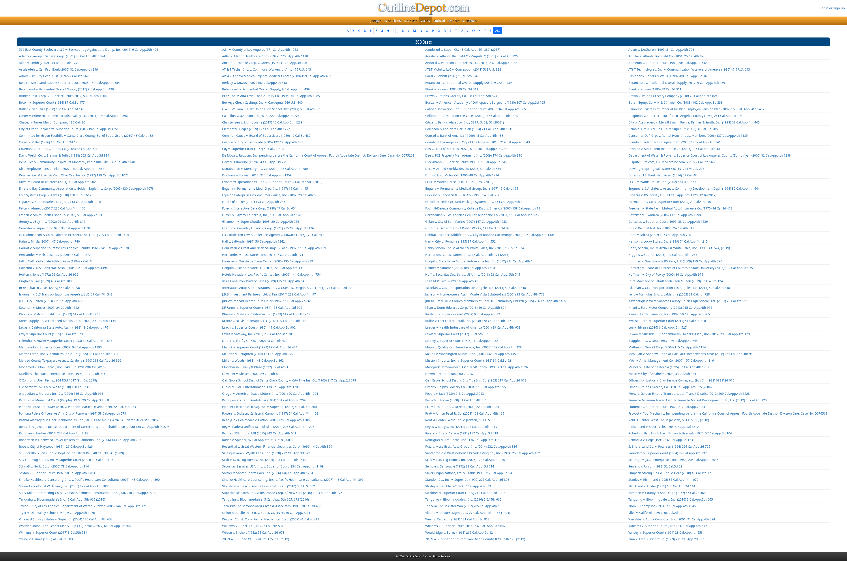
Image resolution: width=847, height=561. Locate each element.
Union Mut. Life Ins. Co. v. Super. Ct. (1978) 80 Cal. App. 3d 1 (266, 513)
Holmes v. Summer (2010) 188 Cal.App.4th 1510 (460, 268)
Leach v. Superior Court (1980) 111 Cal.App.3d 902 (259, 327)
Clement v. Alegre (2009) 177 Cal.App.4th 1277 (256, 129)
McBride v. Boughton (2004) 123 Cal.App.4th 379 (257, 354)
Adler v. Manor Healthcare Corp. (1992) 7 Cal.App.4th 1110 (265, 56)
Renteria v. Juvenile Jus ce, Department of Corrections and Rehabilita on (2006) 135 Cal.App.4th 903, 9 (94, 426)
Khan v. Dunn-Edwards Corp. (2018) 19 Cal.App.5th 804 (465, 307)
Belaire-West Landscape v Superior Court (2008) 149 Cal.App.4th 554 (69, 82)
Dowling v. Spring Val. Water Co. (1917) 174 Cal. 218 (666, 168)
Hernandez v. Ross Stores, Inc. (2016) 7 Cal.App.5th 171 (262, 254)
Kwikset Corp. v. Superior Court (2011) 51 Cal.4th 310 (667, 321)
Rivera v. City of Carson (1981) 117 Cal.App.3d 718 (461, 433)
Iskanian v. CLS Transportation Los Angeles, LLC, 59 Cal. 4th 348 (65, 294)
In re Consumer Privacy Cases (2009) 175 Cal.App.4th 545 (264, 281)
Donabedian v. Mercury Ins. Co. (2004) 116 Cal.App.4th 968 (265, 168)
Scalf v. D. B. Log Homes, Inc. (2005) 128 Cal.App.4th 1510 (264, 460)
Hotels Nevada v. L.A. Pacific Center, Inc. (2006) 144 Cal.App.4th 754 (271, 274)
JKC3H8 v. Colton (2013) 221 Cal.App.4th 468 (51, 301)
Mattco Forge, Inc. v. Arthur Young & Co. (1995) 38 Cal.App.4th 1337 (68, 354)
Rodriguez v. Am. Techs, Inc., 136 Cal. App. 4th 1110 (463, 440)
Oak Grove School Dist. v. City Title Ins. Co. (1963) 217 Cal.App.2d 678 (475, 380)
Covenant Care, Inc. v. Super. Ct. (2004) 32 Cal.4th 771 (58, 149)
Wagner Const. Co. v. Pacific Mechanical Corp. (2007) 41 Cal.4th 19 (270, 519)
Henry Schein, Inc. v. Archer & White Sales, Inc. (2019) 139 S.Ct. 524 (474, 248)
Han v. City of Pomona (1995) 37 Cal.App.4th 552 (460, 241)
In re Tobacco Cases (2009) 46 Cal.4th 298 (49, 288)
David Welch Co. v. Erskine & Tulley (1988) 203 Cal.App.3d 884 (64, 155)
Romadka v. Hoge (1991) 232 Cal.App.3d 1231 (661, 440)
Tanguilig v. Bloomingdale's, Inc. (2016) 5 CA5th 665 (463, 499)
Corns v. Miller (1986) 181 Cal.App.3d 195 (49, 142)
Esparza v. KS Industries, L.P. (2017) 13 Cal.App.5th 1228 (60, 202)
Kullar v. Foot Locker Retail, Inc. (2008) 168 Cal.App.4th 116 (468, 321)
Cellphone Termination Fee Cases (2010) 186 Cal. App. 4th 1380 (471, 116)
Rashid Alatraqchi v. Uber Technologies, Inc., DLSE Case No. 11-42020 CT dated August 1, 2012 (88, 420)
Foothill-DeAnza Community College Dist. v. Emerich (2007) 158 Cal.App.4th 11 (482, 208)
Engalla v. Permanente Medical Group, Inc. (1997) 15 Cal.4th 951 (472, 188)
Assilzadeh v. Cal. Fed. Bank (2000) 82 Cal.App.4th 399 (58, 69)
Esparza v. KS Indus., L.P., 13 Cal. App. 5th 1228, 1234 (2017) (672, 195)
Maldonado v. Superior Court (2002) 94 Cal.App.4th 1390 (60, 347)
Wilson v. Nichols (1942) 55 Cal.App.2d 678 (253, 532)
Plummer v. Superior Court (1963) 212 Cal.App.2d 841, (668, 407)
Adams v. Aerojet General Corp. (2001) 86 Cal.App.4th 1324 (62, 56)
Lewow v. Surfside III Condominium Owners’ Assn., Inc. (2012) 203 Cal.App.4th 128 (689, 334)
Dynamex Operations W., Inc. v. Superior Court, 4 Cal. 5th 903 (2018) (272, 182)
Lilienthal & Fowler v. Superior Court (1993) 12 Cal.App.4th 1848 (65, 340)
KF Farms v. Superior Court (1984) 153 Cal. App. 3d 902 (262, 307)
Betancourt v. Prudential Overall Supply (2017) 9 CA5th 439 (468, 82)
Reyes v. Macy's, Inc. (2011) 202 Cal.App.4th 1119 (461, 426)
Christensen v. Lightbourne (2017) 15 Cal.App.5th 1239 (262, 122)
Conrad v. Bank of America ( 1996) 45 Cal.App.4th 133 (464, 135)
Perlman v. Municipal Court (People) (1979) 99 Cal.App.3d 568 (64, 400)
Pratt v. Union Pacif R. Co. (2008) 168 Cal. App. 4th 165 (464, 413)
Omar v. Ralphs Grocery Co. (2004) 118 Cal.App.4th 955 (465, 387)
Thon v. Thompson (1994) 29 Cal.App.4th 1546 (662, 506)
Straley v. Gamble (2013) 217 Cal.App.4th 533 (458, 486)
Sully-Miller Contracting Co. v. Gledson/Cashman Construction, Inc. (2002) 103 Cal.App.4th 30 (87, 493)
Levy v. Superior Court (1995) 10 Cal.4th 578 (51, 334)
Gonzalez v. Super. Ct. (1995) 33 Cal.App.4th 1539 (55, 228)
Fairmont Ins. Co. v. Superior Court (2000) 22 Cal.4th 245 (669, 202)
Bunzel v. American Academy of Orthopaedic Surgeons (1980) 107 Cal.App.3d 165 (485, 102)
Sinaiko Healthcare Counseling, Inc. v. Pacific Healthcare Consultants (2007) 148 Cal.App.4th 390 (293, 479)
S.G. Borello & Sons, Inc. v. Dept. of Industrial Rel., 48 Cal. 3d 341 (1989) (71, 453)
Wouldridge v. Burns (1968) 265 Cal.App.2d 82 (459, 532)
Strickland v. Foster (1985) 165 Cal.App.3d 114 (661, 486)
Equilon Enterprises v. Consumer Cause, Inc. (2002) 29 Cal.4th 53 (269, 195)
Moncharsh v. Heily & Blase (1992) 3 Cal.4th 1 (255, 367)
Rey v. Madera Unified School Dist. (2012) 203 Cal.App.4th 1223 (268, 426)
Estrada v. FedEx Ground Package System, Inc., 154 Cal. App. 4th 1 (474, 202)
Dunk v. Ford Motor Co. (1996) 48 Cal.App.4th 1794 (462, 175)
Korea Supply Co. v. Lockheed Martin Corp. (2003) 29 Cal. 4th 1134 (67, 321)
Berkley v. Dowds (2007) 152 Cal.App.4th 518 (254, 82)
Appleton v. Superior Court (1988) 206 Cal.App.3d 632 (667, 63)
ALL (497, 30)
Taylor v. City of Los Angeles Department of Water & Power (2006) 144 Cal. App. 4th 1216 (83, 506)
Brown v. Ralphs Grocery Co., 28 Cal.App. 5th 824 (461, 96)
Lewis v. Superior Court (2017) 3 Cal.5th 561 (457, 334)
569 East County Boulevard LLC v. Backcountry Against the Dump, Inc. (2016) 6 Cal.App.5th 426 (88, 49)
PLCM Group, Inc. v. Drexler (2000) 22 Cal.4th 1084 (462, 407)
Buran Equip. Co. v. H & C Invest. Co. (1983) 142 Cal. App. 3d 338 (675, 102)
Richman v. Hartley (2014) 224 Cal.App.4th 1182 (53, 433)
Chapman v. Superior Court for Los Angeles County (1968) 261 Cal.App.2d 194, (685, 116)
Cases (425, 21)
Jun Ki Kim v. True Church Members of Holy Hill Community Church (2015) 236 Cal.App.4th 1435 (495, 301)
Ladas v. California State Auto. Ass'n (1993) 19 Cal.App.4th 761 (64, 327)
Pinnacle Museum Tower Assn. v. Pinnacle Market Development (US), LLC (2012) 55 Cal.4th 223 (697, 400)
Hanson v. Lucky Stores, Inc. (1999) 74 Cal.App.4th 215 (668, 241)
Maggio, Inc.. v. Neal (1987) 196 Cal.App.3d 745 (663, 340)
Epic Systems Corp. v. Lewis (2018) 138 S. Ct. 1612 (55, 195)
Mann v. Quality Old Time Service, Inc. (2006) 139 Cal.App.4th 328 (473, 347)
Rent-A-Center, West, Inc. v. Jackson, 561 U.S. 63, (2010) (668, 420)
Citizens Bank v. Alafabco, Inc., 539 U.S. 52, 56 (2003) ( (464, 122)
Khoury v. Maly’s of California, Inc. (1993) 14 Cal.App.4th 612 (266, 314)
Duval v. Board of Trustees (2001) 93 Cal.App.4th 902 (57, 182)
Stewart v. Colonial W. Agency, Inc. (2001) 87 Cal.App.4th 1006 (64, 486)
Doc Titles (393, 21)
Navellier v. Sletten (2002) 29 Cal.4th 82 (250, 374)
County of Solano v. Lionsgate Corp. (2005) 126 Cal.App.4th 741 (674, 142)
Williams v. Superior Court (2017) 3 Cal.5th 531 (53, 532)
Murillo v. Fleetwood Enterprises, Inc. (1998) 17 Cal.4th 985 (62, 374)
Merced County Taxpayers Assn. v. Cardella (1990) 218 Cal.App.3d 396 (70, 360)
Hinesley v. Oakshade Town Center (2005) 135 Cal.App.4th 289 (267, 261)
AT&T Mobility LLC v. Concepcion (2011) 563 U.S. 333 (463, 69)
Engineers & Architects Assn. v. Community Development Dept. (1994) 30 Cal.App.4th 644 (694, 188)
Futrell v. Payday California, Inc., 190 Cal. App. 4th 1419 (262, 215)
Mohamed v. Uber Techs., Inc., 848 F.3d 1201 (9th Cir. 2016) (62, 367)
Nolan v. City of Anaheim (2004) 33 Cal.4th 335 (662, 374)
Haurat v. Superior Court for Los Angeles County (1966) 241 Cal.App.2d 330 (74, 248)
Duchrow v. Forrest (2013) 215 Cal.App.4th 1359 (257, 175)
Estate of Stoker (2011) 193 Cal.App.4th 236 (253, 202)
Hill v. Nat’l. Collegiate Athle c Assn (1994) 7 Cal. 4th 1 (58, 261)
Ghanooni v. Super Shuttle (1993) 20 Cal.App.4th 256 (260, 221)
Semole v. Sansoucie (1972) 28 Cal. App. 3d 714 (459, 466)
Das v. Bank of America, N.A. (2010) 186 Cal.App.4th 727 (466, 149)
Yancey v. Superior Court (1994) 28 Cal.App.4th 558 (665, 532)
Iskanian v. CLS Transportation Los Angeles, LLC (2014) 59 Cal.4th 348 (679, 288)
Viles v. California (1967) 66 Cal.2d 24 (655, 513)
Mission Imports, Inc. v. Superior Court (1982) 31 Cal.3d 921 (469, 360)
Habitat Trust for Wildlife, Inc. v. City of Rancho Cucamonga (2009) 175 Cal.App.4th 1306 (490, 235)
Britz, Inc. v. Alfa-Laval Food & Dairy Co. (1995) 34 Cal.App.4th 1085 (271, 96)
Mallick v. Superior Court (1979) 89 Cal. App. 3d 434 (259, 347)
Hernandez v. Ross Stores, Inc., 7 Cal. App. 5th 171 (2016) (467, 254)
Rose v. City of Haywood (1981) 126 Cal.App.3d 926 (56, 446)
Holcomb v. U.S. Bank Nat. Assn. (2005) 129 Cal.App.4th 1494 (63, 268)
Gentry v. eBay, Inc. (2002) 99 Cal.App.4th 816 (52, 221)
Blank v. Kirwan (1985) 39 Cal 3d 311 (451, 89)
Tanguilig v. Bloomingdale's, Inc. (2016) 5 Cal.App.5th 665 (670, 499)
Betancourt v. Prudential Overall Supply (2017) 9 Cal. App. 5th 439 (676, 82)
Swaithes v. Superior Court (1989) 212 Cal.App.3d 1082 (465, 493)
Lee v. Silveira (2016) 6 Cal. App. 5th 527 (657, 327)
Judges (376, 21)
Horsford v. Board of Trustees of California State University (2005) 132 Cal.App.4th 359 (691, 268)
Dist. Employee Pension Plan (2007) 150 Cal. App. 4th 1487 (61, 168)
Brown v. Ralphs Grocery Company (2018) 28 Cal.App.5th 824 (673, 96)
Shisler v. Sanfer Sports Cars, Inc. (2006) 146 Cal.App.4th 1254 (267, 473)
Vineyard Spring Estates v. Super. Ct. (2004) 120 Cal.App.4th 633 (65, 519)
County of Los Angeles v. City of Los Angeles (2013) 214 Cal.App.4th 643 (477, 142)
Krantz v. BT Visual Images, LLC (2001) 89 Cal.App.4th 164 (264, 321)
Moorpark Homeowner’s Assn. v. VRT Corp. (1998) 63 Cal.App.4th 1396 (476, 367)
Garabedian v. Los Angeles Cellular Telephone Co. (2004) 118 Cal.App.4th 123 (482, 215)
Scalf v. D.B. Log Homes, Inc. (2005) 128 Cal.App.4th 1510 (466, 460)
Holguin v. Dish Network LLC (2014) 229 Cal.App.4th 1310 (263, 268)
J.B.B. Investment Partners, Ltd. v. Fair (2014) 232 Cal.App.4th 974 (270, 294)
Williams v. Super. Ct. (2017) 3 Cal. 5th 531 (252, 526)
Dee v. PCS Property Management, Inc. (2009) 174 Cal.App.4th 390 (473, 155)
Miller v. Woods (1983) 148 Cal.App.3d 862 (253, 360)
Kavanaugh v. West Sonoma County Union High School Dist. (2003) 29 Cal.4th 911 (688, 301)
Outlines (469, 21)
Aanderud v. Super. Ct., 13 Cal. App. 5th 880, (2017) (462, 49)
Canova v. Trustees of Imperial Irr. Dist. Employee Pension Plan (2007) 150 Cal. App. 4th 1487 (696, 109)
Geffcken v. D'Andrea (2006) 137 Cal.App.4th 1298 (664, 215)
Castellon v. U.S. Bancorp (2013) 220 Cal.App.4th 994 (260, 116)
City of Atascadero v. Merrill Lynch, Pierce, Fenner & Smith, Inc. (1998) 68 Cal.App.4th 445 (694, 122)
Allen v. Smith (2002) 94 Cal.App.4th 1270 (49, 63)
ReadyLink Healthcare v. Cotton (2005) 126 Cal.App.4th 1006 (266, 420)
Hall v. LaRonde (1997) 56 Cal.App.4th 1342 (253, 241)
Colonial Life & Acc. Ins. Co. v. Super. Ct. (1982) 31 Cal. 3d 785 (673, 129)
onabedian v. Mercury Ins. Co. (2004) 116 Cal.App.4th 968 (61, 393)
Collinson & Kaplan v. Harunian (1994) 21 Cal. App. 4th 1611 (469, 129)
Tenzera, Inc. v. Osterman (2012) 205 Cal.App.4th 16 (463, 506)
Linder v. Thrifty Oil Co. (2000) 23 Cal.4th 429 (254, 340)
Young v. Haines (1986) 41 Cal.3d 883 (46, 539)
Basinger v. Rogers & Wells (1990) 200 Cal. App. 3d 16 (667, 76)
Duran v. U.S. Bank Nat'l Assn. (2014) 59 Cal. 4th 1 (664, 175)
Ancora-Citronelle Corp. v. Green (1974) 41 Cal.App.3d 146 (264, 63)
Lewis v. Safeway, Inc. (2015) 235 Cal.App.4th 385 (258, 334)
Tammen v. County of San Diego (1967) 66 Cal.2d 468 (667, 493)
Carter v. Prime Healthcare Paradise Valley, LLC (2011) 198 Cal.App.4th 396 (73, 116)
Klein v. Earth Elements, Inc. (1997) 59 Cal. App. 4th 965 (669, 314)
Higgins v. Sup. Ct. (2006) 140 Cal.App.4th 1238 (662, 254)
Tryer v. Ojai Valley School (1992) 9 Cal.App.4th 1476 (57, 513)
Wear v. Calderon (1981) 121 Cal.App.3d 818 (457, 519)
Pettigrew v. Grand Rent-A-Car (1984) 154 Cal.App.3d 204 (263, 400)
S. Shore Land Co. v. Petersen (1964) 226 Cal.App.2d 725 (669, 446)
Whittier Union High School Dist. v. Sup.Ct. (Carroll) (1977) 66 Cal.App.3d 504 (75, 526)
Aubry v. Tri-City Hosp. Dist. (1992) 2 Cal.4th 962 (54, 76)
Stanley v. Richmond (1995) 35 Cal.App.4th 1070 (663, 479)
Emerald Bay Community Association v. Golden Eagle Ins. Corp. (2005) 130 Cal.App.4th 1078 (86, 188)
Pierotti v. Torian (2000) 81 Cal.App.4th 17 (455, 400)
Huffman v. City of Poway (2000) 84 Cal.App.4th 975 (665, 274)
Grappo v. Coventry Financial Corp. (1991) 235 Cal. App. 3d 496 (268, 228)
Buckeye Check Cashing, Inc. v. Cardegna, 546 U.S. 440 (262, 102)
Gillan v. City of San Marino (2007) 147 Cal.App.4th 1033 (466, 221)
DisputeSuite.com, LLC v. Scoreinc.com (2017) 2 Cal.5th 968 (671, 162)
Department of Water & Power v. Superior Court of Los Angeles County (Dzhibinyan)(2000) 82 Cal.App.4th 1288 (709, 155)
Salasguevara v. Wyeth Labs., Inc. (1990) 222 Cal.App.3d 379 (266, 453)
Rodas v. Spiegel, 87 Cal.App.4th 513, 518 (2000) (257, 440)
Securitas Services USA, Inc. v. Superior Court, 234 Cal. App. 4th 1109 (273, 466)
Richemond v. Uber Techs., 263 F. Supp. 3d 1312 (663, 426)
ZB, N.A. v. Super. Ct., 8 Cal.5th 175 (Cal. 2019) (255, 539)
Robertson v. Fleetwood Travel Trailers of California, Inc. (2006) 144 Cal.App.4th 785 (80, 440)
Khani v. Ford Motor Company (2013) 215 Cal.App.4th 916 (670, 307)
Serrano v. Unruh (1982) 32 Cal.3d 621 (656, 466)
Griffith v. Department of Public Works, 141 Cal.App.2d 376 (468, 228)
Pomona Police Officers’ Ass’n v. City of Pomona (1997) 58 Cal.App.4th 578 (72, 413)
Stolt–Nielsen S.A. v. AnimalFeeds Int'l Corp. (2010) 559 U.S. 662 (268, 486)
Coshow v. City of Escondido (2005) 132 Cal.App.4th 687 (262, 142)
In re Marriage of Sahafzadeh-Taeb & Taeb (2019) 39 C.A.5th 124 (675, 281)
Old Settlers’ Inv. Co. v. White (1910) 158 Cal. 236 (54, 387)
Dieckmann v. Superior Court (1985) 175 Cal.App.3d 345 (466, 162)
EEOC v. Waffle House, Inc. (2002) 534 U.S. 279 (662, 182)
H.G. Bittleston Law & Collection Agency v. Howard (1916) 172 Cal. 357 (273, 235)
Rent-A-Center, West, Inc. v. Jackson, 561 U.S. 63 (460, 420)
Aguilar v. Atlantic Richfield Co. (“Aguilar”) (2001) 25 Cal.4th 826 (471, 56)
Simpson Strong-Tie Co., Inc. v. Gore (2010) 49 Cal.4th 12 (669, 473)
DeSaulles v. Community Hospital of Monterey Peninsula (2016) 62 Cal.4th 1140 (77, 162)
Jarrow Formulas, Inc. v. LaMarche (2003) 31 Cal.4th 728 (669, 294)
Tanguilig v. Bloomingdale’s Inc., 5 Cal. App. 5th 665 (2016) (62, 499)
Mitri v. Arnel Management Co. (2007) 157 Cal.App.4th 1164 (672, 360)
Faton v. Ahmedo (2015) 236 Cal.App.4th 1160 (52, 208)
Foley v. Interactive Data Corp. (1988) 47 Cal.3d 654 (259, 208)
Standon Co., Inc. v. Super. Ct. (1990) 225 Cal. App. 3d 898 (467, 479)
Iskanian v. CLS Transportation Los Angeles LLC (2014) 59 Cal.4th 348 (475, 288)
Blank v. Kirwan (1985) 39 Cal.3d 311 (654, 89)
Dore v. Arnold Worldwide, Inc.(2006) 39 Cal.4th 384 (463, 168)
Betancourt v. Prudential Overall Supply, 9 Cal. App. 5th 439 (266, 89)
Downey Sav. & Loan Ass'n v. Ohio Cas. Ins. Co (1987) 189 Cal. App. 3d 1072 (74, 175)
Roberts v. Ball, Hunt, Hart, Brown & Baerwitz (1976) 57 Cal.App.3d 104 (680, 433)
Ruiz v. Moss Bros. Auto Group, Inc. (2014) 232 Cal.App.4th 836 (471, 446)
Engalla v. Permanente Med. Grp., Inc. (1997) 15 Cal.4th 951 (266, 188)
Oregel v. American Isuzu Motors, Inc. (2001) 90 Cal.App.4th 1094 (270, 393)
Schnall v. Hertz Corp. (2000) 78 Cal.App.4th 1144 (55, 466)
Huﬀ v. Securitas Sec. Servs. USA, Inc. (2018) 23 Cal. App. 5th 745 (472, 274)
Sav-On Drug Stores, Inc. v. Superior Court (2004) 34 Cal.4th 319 (66, 460)
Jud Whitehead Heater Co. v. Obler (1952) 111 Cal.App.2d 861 (267, 301)
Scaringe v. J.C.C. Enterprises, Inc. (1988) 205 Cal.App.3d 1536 (673, 460)
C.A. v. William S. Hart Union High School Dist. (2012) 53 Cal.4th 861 (271, 109)
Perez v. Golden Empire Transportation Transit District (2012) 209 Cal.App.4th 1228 (689, 393)
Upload (439, 21)
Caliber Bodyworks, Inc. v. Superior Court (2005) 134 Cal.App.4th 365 (475, 109)
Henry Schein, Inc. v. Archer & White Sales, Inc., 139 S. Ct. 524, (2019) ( (680, 248)
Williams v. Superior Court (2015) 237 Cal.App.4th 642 (667, 526)
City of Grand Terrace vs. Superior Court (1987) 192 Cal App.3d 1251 (69, 129)
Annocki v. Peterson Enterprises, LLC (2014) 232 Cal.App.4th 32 (471, 63)
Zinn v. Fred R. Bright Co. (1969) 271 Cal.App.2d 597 (666, 539)
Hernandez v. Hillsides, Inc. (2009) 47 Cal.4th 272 (55, 254)
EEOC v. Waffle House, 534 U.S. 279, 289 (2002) (459, 182)
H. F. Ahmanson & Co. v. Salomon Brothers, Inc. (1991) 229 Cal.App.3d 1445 (74, 235)
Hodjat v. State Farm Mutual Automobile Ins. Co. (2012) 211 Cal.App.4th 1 (479, 261)
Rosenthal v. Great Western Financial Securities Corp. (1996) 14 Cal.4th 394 (277, 446)
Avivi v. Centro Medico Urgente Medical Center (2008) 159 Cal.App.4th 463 (276, 76)
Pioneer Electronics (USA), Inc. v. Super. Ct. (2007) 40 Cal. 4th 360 (269, 407)
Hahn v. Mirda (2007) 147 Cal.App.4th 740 (49, 241)
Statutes (410, 21)
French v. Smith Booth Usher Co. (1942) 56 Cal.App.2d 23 (60, 215)
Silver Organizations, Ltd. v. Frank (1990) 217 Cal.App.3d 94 (468, 473)
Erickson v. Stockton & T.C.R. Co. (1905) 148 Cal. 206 (462, 195)
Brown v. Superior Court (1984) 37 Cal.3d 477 (52, 102)
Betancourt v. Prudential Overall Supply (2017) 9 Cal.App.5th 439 (66, 89)
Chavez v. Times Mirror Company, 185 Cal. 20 (52, 122)
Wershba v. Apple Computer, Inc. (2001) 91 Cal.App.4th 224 (671, 519)
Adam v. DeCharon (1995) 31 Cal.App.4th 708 (661, 49)
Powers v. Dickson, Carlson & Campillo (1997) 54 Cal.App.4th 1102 (270, 413)
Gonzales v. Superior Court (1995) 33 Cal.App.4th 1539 (668, 221)
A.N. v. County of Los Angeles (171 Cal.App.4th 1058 (260, 49)
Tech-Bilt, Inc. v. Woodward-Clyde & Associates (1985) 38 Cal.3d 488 (271, 506)
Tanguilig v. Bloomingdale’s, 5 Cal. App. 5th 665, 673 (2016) (265, 499)
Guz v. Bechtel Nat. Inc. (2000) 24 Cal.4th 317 (661, 228)
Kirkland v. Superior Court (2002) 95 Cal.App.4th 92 (462, 314)
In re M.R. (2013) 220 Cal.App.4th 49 (451, 281)
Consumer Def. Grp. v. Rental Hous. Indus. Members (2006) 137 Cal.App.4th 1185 (688, 135)
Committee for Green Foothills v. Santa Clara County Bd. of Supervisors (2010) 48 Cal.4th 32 (86, 135)
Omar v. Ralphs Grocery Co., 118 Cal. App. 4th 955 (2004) (670, 387)
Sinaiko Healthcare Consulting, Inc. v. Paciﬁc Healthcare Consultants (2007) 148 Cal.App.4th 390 (89, 479)
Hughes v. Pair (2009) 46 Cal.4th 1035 (46, 281)
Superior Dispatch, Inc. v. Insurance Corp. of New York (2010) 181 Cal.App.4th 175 (282, 493)
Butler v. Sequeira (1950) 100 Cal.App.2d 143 (51, 109)
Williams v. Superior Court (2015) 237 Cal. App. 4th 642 (465, 526)
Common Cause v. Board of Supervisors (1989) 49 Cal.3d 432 (266, 135)
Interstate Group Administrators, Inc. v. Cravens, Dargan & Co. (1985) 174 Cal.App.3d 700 (287, 288)
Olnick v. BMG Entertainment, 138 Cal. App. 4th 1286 (261, 387)
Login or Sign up (832, 8)
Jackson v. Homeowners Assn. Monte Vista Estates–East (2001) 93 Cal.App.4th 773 (484, 294)
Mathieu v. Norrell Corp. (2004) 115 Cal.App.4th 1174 (667, 347)
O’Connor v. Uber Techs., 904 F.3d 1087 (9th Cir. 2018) (58, 380)
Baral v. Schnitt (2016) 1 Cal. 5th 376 (451, 76)
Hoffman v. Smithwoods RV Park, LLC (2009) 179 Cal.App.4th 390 (675, 261)
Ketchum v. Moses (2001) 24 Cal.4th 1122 (49, 307)
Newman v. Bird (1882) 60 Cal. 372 (450, 374)
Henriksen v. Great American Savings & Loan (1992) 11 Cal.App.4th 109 (274, 248)
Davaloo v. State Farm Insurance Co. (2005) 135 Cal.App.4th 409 (674, 149)
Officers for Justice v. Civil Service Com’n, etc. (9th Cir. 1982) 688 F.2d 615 (681, 380)
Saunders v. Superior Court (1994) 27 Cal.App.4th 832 (667, 453)
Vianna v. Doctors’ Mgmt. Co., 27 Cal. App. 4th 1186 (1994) (467, 513)
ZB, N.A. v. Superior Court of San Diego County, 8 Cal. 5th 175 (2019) (475, 539)
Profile (454, 21)
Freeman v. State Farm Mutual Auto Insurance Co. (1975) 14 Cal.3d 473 (680, 208)
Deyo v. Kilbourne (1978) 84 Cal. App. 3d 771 (254, 162)
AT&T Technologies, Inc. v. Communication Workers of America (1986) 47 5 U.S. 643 (689, 69)
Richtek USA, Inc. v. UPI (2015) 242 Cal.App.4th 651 (259, 433)
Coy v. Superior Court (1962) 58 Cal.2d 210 (253, 149)
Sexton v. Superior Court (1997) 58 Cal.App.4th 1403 (57, 473)
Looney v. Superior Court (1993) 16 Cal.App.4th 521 (462, 340)
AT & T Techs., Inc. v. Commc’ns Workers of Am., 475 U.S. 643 (266, 69)
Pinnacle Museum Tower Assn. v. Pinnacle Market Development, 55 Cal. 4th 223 (77, 407)
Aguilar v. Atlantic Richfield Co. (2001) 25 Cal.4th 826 (666, 56)
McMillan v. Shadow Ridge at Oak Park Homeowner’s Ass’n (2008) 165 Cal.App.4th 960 (691, 354)
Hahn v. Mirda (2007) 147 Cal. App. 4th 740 (659, 235)
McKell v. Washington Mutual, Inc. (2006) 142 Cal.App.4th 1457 (471, 354)
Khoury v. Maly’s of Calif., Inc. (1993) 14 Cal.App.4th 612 (60, 314)
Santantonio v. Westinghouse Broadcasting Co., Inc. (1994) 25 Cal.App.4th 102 (482, 453)
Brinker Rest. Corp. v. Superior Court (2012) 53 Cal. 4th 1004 (63, 96)
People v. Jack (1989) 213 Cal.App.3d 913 (454, 393)
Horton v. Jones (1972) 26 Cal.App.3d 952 (48, 274)
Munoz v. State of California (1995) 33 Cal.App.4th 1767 (668, 367)
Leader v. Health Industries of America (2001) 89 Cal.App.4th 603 (472, 327)
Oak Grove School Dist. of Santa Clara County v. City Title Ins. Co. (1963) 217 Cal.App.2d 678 (289, 380)
